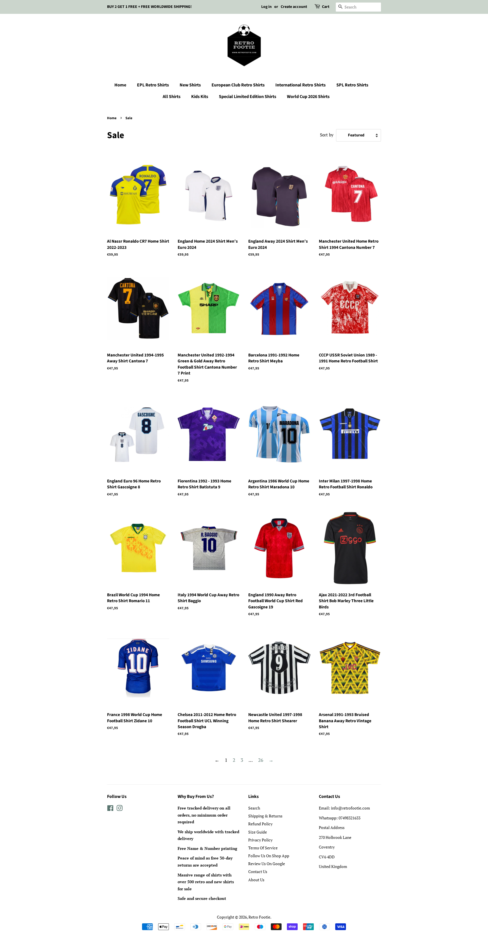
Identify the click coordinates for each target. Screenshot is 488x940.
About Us (256, 879)
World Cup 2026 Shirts (308, 96)
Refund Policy (260, 823)
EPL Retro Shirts (153, 85)
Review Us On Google (266, 863)
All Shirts (171, 96)
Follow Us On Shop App (268, 855)
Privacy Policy (260, 840)
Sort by (327, 135)
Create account (294, 7)
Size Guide (257, 832)
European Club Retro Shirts (238, 85)
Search (254, 808)
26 (260, 760)
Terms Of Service (263, 847)
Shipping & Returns (265, 816)
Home (120, 85)
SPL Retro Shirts (352, 85)
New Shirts (190, 85)
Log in (266, 7)
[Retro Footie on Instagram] (119, 809)
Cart (325, 7)
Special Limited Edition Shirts (247, 96)
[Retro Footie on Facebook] (110, 809)
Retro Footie (259, 917)
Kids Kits (199, 96)
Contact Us (257, 871)
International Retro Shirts (300, 85)
